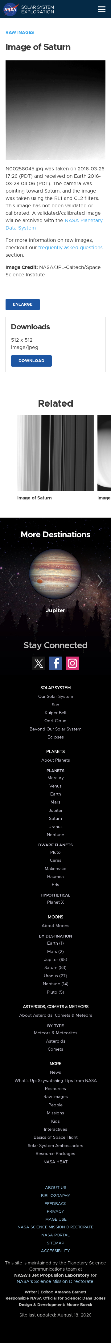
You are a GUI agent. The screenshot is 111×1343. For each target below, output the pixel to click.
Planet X (55, 902)
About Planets (55, 760)
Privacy (55, 1212)
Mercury (55, 778)
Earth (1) (55, 943)
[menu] (102, 9)
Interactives (55, 1129)
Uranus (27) (55, 976)
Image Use (55, 1220)
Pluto (55, 852)
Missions (55, 1113)
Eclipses (55, 737)
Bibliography (55, 1196)
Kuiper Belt (56, 713)
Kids (55, 1121)
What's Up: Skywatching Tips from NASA (55, 1081)
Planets (55, 752)
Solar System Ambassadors (55, 1146)
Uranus (55, 827)
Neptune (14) (55, 984)
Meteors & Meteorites (55, 1033)
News (55, 1072)
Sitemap (55, 1243)
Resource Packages (55, 1154)
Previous (12, 581)
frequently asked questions (70, 247)
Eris (55, 885)
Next (99, 581)
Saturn (55, 818)
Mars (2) (55, 952)
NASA (8, 9)
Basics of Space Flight (56, 1137)
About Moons (55, 926)
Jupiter (55, 610)
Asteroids (55, 1041)
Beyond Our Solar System (55, 729)
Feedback (55, 1204)
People (55, 1105)
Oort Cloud (55, 721)
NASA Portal (55, 1235)
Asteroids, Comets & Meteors (55, 1007)
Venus (55, 786)
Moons (55, 917)
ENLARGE (22, 305)
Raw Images (20, 33)
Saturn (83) (55, 968)
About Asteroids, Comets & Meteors (55, 1015)
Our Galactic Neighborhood (34, 23)
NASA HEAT (55, 1162)
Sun (55, 705)
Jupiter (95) (55, 960)
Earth (55, 794)
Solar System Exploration (34, 9)
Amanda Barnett (70, 1292)
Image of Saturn (34, 498)
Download (31, 361)
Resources (55, 1089)
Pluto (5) (55, 992)
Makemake (55, 869)
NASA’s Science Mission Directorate (55, 1282)
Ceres (55, 860)
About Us (55, 1188)
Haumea (55, 877)
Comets (55, 1049)
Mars (55, 802)
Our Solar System (55, 696)
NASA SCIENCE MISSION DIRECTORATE (55, 1227)
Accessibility (55, 1251)
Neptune (55, 835)
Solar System (55, 688)
